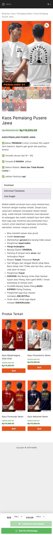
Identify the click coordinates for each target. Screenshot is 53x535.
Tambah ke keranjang (33, 523)
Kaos (13, 14)
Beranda (5, 14)
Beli (14, 370)
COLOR (29, 517)
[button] (46, 25)
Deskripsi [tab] (9, 185)
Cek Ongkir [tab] (9, 196)
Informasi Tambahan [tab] (14, 190)
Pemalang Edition (25, 14)
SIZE (9, 517)
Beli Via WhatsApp (28, 530)
